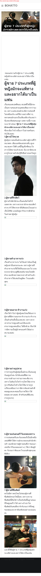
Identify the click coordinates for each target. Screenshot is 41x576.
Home (7, 73)
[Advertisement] (20, 55)
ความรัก (14, 73)
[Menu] (2, 6)
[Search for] (39, 6)
